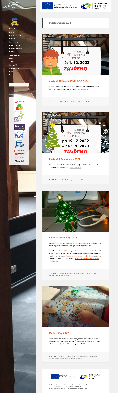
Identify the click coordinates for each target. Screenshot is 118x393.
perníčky (51, 358)
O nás (11, 71)
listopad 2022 (92, 273)
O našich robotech (14, 45)
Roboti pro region (14, 42)
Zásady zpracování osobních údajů (77, 388)
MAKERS (11, 58)
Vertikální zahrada (14, 68)
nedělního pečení (67, 251)
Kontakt (11, 75)
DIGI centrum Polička (15, 48)
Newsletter (12, 29)
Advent (69, 273)
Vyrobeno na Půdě (14, 55)
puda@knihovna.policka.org (57, 388)
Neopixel (51, 275)
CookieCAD (66, 344)
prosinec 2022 (79, 101)
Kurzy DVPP (12, 39)
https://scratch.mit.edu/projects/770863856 (87, 258)
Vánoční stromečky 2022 (63, 237)
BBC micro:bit (84, 273)
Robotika (74, 273)
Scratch (68, 256)
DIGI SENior (12, 52)
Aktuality (69, 101)
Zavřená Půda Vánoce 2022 (64, 159)
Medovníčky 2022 (59, 333)
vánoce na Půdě (69, 358)
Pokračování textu (82, 89)
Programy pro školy (15, 35)
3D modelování (78, 356)
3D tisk (11, 62)
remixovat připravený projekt (81, 256)
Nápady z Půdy (13, 65)
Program (12, 32)
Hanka (62, 101)
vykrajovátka (78, 358)
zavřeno (86, 101)
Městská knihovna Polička (80, 385)
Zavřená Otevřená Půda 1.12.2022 (68, 81)
